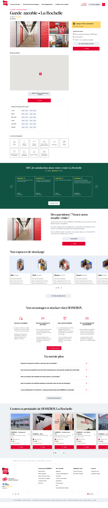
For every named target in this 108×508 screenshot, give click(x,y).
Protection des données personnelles (41, 500)
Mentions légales (87, 500)
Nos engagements (47, 4)
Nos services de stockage (30, 4)
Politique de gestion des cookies (58, 500)
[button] (29, 34)
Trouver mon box (15, 4)
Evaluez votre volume (62, 4)
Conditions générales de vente (75, 500)
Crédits (94, 500)
